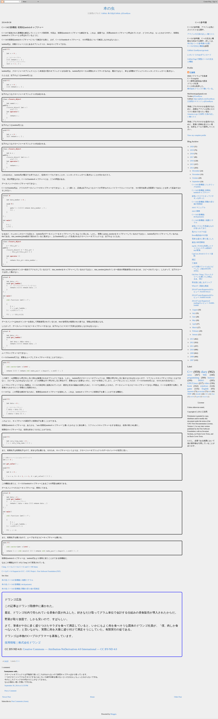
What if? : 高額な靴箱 (200, 286)
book (189, 386)
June (194, 317)
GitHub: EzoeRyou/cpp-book (197, 50)
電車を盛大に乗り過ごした (203, 239)
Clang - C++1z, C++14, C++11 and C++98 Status (20, 567)
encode (198, 394)
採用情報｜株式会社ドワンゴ (23, 642)
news (189, 375)
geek (198, 396)
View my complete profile (196, 135)
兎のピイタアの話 (199, 232)
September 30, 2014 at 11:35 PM (16, 686)
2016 (192, 161)
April (194, 324)
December (196, 171)
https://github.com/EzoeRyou (204, 99)
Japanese (190, 391)
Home (92, 697)
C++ (18, 661)
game (189, 388)
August (195, 310)
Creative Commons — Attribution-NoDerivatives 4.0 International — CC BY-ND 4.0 (70, 649)
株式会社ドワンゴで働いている (200, 89)
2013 (192, 339)
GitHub (104, 13)
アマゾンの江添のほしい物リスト (201, 34)
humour (211, 377)
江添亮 (192, 72)
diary (204, 371)
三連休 (194, 263)
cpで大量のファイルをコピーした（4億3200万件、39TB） (203, 269)
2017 (192, 157)
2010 (192, 350)
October (195, 178)
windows (204, 386)
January (195, 334)
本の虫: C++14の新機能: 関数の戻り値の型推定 (21, 589)
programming (193, 377)
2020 (192, 147)
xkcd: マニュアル (198, 207)
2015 (192, 164)
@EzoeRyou (125, 13)
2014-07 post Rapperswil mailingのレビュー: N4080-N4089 (203, 303)
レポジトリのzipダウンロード (199, 55)
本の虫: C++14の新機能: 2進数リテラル (17, 580)
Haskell (205, 396)
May (194, 320)
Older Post (178, 697)
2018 (192, 154)
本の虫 (109, 8)
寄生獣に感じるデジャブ (202, 282)
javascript (201, 391)
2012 (192, 342)
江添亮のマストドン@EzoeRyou (200, 101)
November (196, 174)
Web (205, 375)
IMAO (201, 380)
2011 (192, 346)
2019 (192, 150)
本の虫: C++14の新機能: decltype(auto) (17, 584)
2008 (192, 357)
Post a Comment (10, 691)
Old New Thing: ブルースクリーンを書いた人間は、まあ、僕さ (203, 277)
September (196, 182)
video (206, 383)
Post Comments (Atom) (19, 701)
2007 (192, 360)
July (194, 313)
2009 (192, 353)
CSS (206, 394)
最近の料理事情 (198, 242)
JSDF (189, 394)
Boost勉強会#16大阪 (200, 235)
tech (209, 391)
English (205, 388)
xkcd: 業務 (196, 211)
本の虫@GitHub (114, 13)
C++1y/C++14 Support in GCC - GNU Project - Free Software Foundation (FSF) (31, 571)
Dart (213, 394)
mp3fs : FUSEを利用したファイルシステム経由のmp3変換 (202, 248)
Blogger (113, 714)
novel (192, 396)
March (194, 327)
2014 (192, 168)
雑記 (194, 260)
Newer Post (6, 697)
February (195, 331)
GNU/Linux (192, 383)
